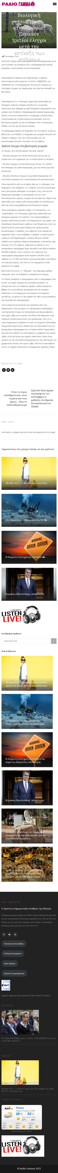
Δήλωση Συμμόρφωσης (14, 973)
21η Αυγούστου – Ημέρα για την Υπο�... (27, 520)
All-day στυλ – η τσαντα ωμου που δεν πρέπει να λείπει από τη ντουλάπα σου (26, 684)
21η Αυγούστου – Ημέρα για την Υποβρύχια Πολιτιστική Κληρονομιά (25, 722)
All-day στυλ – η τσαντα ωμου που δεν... (27, 483)
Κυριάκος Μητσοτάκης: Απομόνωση (25, 594)
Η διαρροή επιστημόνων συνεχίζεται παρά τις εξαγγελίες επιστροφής (25, 760)
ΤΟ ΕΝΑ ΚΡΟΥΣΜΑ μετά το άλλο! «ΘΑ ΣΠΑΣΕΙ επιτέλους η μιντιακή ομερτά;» (28, 1039)
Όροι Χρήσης (9, 963)
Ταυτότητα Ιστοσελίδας (14, 944)
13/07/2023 (8, 1047)
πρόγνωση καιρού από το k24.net (21, 1131)
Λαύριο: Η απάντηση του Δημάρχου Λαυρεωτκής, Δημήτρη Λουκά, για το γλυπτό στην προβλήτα (25, 835)
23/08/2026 (9, 1097)
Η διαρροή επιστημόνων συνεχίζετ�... (26, 557)
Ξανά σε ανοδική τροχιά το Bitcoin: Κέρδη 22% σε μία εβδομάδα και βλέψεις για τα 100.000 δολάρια (24, 873)
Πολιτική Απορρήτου (13, 953)
